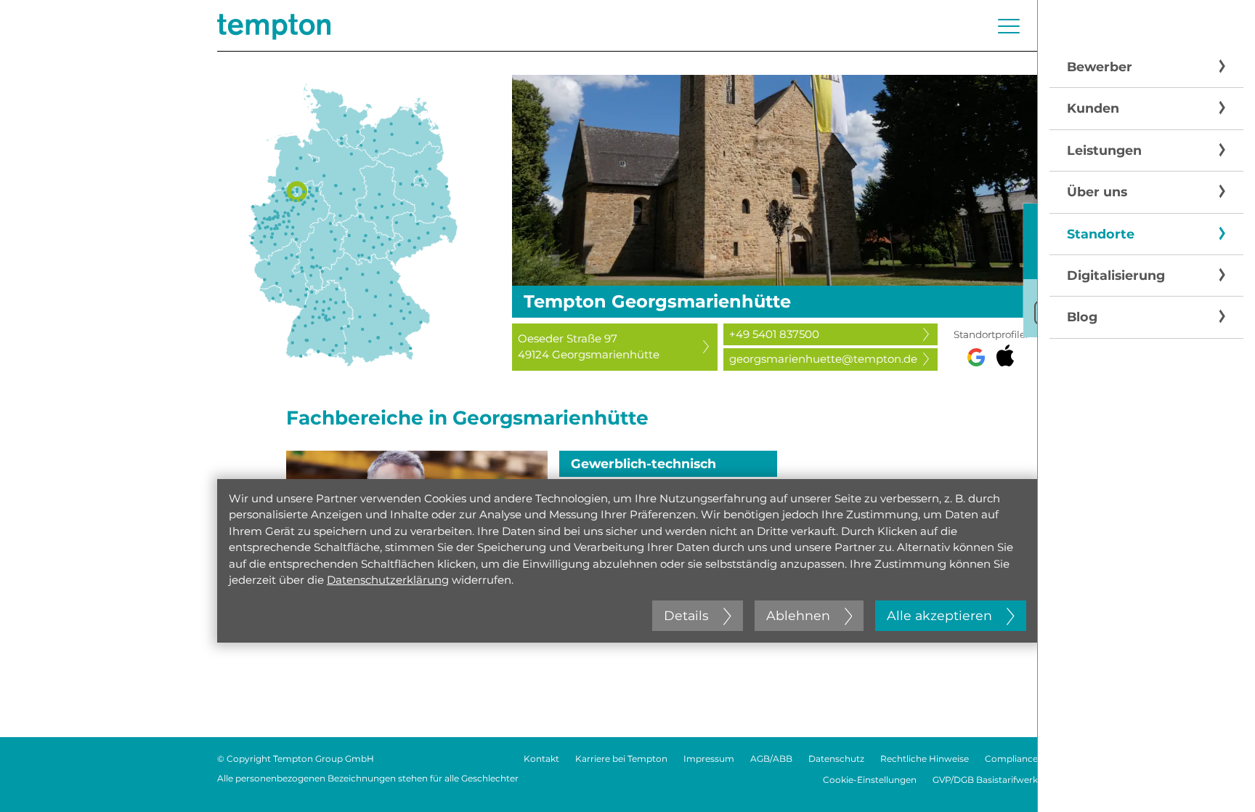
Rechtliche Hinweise (924, 758)
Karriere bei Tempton (621, 758)
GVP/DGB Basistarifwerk (985, 779)
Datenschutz (836, 758)
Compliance (1011, 758)
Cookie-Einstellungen (870, 779)
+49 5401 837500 (774, 334)
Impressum (708, 758)
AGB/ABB (771, 758)
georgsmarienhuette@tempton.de (823, 359)
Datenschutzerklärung (388, 580)
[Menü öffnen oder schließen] (1009, 26)
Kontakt (541, 758)
